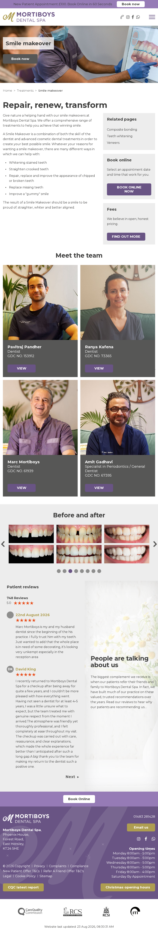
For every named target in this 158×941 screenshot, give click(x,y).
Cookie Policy (25, 876)
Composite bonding (122, 129)
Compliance (79, 866)
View (21, 368)
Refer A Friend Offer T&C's (63, 871)
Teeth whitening (120, 136)
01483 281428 (144, 816)
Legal (7, 876)
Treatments (25, 90)
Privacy (39, 866)
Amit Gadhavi (99, 462)
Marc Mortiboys (24, 462)
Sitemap (46, 876)
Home (7, 90)
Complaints (57, 866)
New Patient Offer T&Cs (21, 871)
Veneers (113, 143)
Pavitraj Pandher (24, 347)
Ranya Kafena (99, 347)
